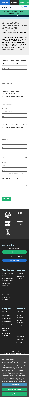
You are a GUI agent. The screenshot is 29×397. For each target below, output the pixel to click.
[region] (14, 375)
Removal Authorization (20, 327)
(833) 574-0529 (14, 252)
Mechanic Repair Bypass (20, 321)
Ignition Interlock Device (7, 274)
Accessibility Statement (6, 334)
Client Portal (6, 315)
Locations (5, 2)
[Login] (18, 8)
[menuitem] (18, 8)
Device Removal (7, 318)
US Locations (20, 273)
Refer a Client (20, 312)
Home (2, 16)
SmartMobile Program (6, 298)
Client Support (14, 2)
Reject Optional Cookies (14, 389)
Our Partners (20, 336)
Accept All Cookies (14, 394)
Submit (6, 199)
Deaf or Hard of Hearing (7, 329)
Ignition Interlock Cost (7, 290)
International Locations (20, 277)
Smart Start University (20, 344)
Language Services (8, 325)
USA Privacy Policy (14, 351)
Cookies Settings (14, 384)
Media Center (6, 322)
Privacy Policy (22, 381)
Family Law (19, 339)
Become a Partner (19, 332)
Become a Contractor (19, 316)
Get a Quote (6, 294)
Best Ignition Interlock (6, 285)
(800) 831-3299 (24, 2)
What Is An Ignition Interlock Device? (8, 279)
